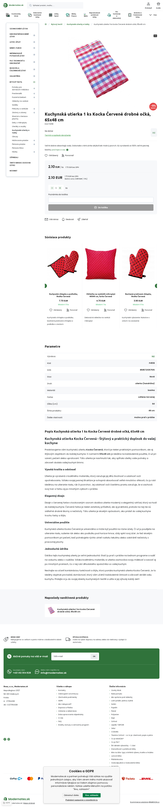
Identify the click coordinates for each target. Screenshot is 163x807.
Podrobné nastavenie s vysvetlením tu (82, 800)
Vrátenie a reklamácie (67, 711)
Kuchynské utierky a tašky (78, 24)
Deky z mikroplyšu (19, 122)
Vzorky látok (116, 690)
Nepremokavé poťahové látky (17, 54)
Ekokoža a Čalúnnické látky (18, 69)
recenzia (114, 766)
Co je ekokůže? (117, 738)
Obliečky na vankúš (20, 101)
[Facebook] (5, 739)
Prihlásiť (94, 656)
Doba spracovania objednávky (70, 714)
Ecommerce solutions (139, 802)
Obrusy (15, 136)
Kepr (113, 718)
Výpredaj (14, 157)
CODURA (114, 732)
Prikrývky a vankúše (20, 109)
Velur (113, 728)
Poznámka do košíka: (58, 194)
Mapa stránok (29, 803)
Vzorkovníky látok (19, 29)
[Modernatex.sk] (46, 24)
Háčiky (14, 152)
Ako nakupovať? (64, 704)
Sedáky (15, 105)
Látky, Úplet (15, 42)
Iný (153, 132)
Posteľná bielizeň (19, 97)
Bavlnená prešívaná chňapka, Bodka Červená (138, 295)
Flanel (113, 711)
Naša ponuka (116, 694)
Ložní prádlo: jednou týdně (122, 700)
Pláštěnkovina (117, 759)
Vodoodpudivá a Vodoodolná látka (125, 763)
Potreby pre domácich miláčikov (20, 88)
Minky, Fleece (15, 48)
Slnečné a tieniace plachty (20, 117)
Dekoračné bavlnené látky (19, 35)
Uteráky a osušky (19, 126)
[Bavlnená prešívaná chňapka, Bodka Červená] (138, 264)
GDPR (60, 700)
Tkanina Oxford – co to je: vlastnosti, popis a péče (132, 735)
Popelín (114, 707)
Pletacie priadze (18, 144)
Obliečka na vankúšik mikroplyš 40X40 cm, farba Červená (100, 295)
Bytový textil (56, 24)
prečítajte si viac (59, 150)
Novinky (13, 171)
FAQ (60, 721)
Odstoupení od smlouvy (68, 694)
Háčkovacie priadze (20, 140)
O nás (60, 718)
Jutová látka (116, 756)
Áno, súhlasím (91, 795)
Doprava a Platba (65, 707)
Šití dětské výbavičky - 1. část (123, 745)
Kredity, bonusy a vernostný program (73, 725)
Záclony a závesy (19, 112)
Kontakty (62, 690)
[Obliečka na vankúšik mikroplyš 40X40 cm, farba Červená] (101, 264)
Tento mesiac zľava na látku (20, 164)
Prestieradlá (17, 93)
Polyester (115, 714)
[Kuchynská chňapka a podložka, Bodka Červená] (63, 264)
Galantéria (15, 76)
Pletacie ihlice (18, 148)
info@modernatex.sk (53, 672)
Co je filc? (115, 742)
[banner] (13, 5)
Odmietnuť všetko (71, 795)
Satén (113, 704)
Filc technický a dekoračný (17, 62)
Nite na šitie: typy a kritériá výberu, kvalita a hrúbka (132, 752)
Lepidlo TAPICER (117, 725)
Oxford (114, 721)
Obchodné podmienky (67, 697)
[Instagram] (8, 739)
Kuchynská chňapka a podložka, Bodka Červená (63, 295)
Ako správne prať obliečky (121, 697)
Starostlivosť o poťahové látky (123, 749)
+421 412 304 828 (22, 672)
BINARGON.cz (154, 802)
